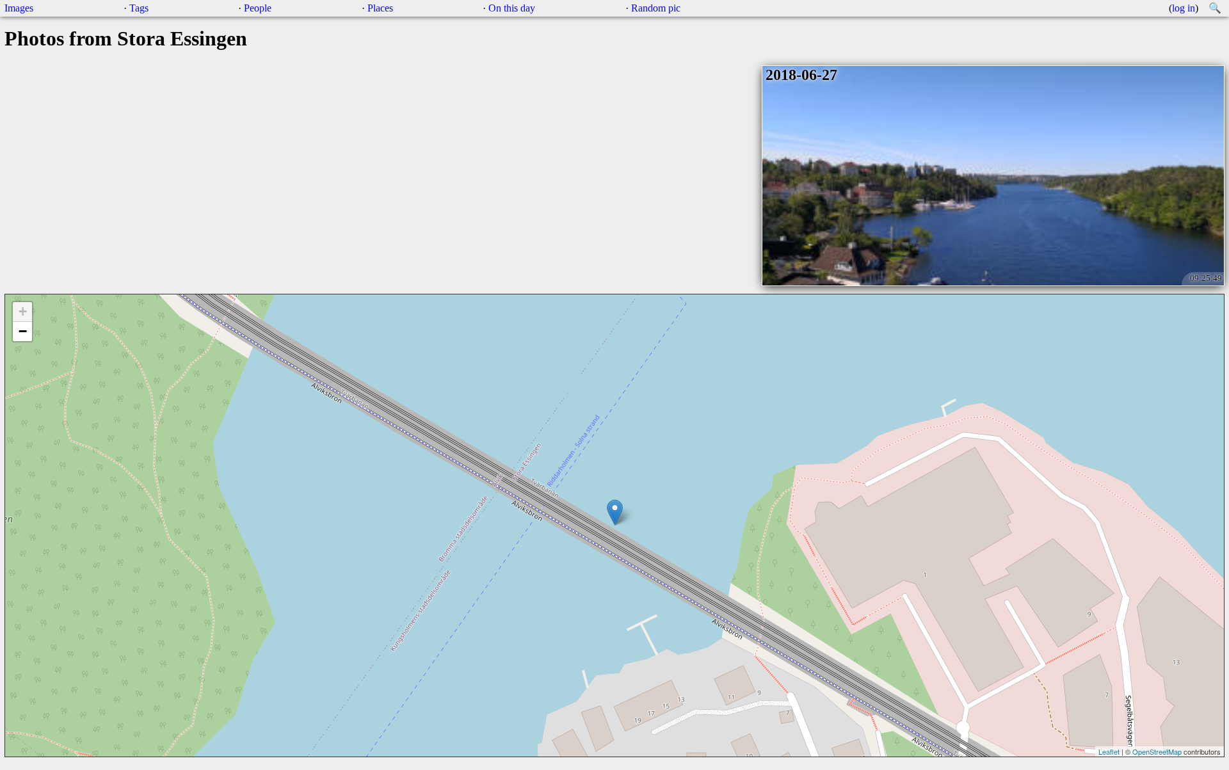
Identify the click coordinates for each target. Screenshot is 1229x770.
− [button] (23, 331)
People (257, 8)
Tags (139, 8)
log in (1183, 8)
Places (380, 8)
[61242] (615, 512)
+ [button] (23, 311)
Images (18, 8)
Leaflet (1109, 751)
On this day (511, 8)
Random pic (655, 8)
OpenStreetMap (1157, 751)
